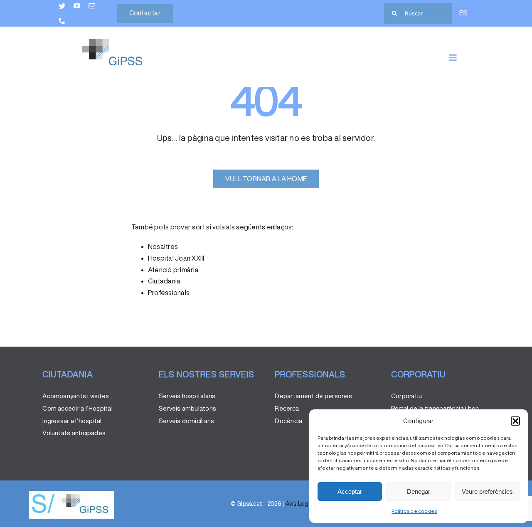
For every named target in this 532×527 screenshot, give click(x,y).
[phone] (62, 20)
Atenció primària (173, 269)
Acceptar (349, 491)
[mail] (92, 5)
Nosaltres (163, 246)
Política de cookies (414, 511)
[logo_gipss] (71, 494)
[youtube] (77, 5)
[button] (515, 421)
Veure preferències (487, 491)
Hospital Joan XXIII (176, 258)
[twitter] (62, 5)
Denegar (418, 491)
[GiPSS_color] (119, 42)
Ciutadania (164, 281)
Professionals (169, 292)
